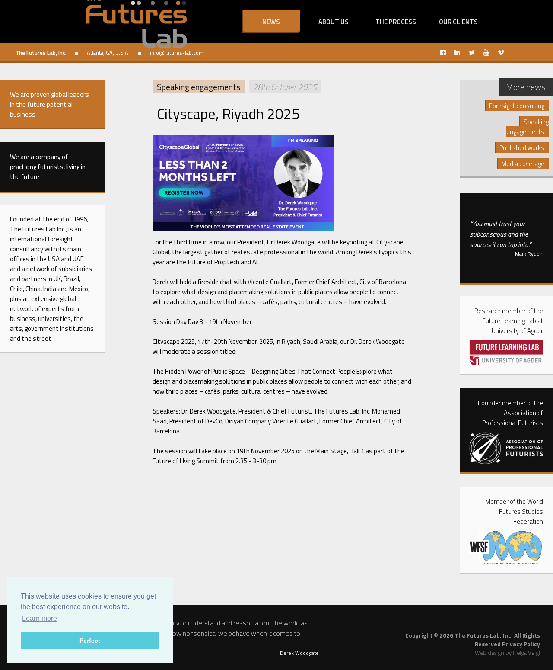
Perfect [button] (89, 640)
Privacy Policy (521, 644)
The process (395, 22)
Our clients (458, 22)
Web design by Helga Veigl (507, 652)
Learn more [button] (39, 618)
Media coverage (522, 164)
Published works (521, 148)
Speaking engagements (198, 86)
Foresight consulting (516, 106)
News (271, 22)
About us (333, 22)
